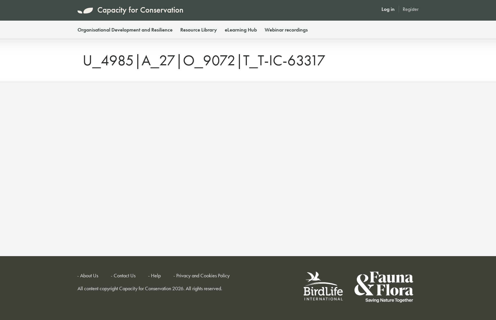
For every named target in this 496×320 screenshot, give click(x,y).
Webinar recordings (286, 29)
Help (156, 275)
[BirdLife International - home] (323, 288)
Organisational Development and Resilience (125, 29)
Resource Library (198, 29)
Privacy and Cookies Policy (203, 275)
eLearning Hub (241, 29)
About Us (89, 275)
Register (410, 9)
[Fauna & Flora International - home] (383, 288)
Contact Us (124, 275)
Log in (388, 9)
